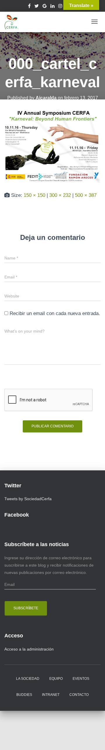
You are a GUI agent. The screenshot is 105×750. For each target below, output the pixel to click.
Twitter (36, 6)
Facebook (29, 6)
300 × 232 (60, 195)
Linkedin (52, 6)
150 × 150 (34, 195)
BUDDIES (24, 695)
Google (45, 6)
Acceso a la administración (29, 649)
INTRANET (51, 695)
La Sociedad (27, 679)
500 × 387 (86, 195)
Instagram (60, 6)
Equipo (56, 679)
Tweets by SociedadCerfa (28, 498)
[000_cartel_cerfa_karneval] (52, 145)
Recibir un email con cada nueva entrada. (55, 313)
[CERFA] (11, 22)
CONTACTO (79, 695)
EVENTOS (81, 679)
